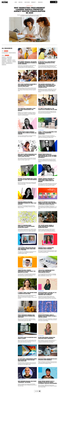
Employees (9, 61)
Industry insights (12, 52)
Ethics (14, 60)
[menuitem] (16, 2)
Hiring (3, 63)
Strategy (14, 61)
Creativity (4, 57)
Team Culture (9, 57)
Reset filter (7, 55)
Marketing (4, 64)
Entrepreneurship (9, 63)
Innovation (9, 60)
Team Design (4, 58)
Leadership (4, 60)
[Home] (5, 2)
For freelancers (5, 52)
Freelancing (4, 61)
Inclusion (9, 58)
